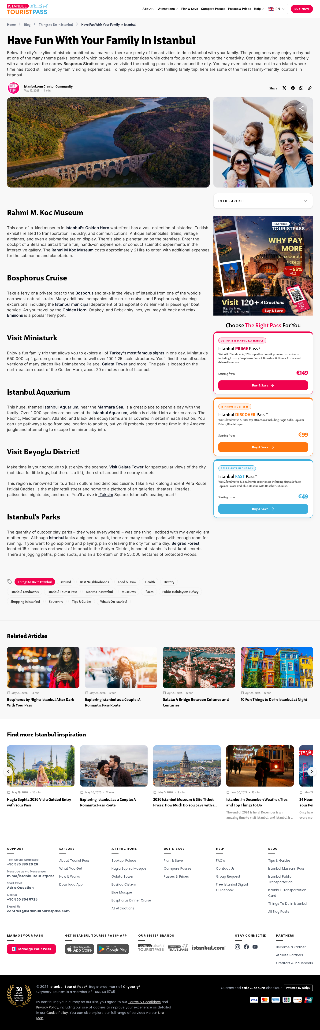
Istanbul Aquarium (60, 407)
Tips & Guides (81, 601)
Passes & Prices (176, 876)
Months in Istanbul (99, 591)
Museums (129, 591)
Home (11, 24)
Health (150, 581)
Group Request (228, 876)
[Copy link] (309, 88)
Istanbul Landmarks (25, 591)
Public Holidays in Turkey (180, 591)
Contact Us (225, 868)
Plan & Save (173, 860)
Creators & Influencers (294, 963)
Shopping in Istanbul (25, 601)
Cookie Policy (57, 1012)
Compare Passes (177, 868)
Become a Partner (291, 947)
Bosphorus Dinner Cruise (131, 900)
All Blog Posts (278, 911)
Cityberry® (132, 986)
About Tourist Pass (74, 860)
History (169, 581)
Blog (27, 24)
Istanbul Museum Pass (286, 868)
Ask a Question (20, 887)
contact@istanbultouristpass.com (38, 911)
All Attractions (123, 908)
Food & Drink (127, 581)
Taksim (105, 494)
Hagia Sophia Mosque (129, 868)
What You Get (70, 868)
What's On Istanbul (113, 601)
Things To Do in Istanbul (287, 903)
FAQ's (220, 860)
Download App (71, 884)
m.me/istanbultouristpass (30, 876)
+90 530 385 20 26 (22, 864)
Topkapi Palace (124, 860)
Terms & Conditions (144, 1002)
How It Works (69, 876)
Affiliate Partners (289, 955)
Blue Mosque (122, 892)
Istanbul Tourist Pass (62, 591)
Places (149, 591)
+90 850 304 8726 (22, 899)
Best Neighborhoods (94, 581)
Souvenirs (56, 601)
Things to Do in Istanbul (56, 24)
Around (65, 581)
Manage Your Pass (34, 949)
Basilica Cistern (124, 884)
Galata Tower (114, 364)
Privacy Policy (47, 1007)
